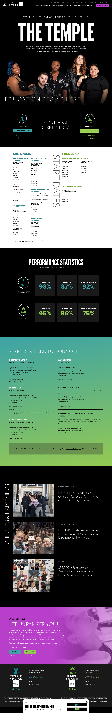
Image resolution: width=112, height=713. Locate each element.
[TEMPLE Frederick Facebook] (72, 689)
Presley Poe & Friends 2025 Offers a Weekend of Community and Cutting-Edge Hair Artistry (78, 496)
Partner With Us (92, 2)
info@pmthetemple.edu (92, 677)
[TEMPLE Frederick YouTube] (75, 689)
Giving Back (69, 2)
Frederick (46, 5)
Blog (107, 2)
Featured (61, 486)
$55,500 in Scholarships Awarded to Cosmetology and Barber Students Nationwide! (76, 571)
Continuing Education (57, 5)
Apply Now (89, 5)
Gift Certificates (77, 2)
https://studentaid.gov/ (73, 449)
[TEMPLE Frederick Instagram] (70, 689)
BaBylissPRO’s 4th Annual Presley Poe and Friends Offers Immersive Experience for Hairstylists (78, 534)
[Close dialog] (87, 702)
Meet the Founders (59, 2)
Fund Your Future (79, 5)
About (51, 2)
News (72, 486)
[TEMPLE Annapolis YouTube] (19, 689)
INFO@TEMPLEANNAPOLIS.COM (37, 677)
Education (68, 5)
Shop (85, 2)
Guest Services (14, 655)
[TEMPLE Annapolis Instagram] (13, 689)
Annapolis (37, 5)
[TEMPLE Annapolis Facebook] (16, 689)
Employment (101, 2)
